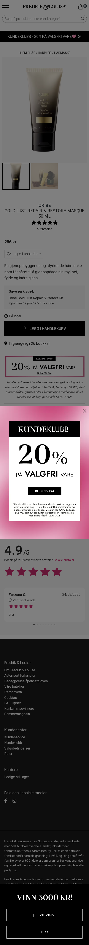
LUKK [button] (44, 932)
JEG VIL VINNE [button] (44, 915)
